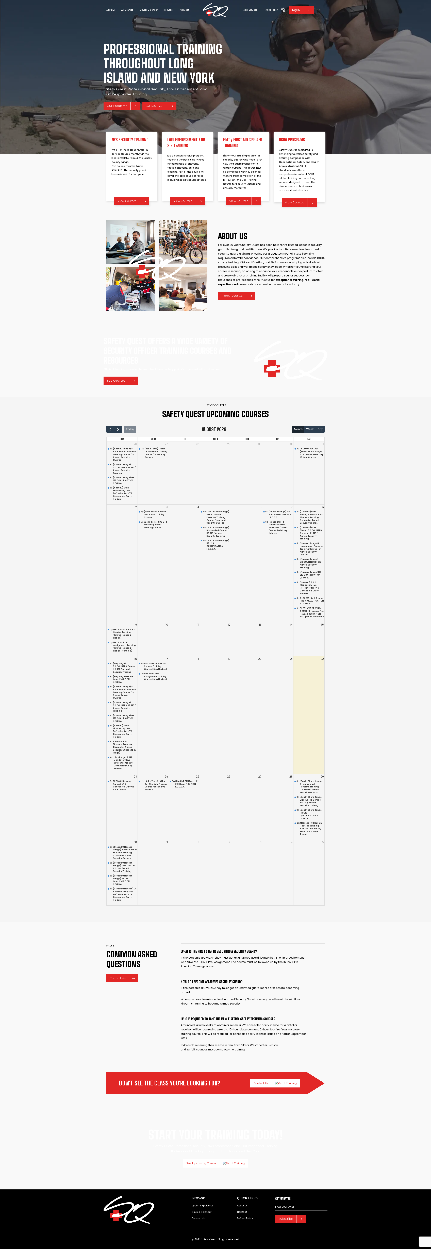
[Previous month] (110, 429)
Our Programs (117, 106)
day (320, 429)
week (310, 429)
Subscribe (286, 1218)
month (298, 429)
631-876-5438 (154, 106)
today (130, 429)
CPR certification (251, 262)
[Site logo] (215, 10)
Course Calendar (201, 1212)
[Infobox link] (283, 10)
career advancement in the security (263, 284)
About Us (242, 1205)
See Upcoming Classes (201, 1163)
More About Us (231, 295)
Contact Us (117, 978)
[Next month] (118, 429)
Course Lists (199, 1218)
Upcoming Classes (202, 1205)
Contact (242, 1212)
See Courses (116, 380)
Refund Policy (245, 1218)
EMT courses (279, 262)
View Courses (127, 201)
